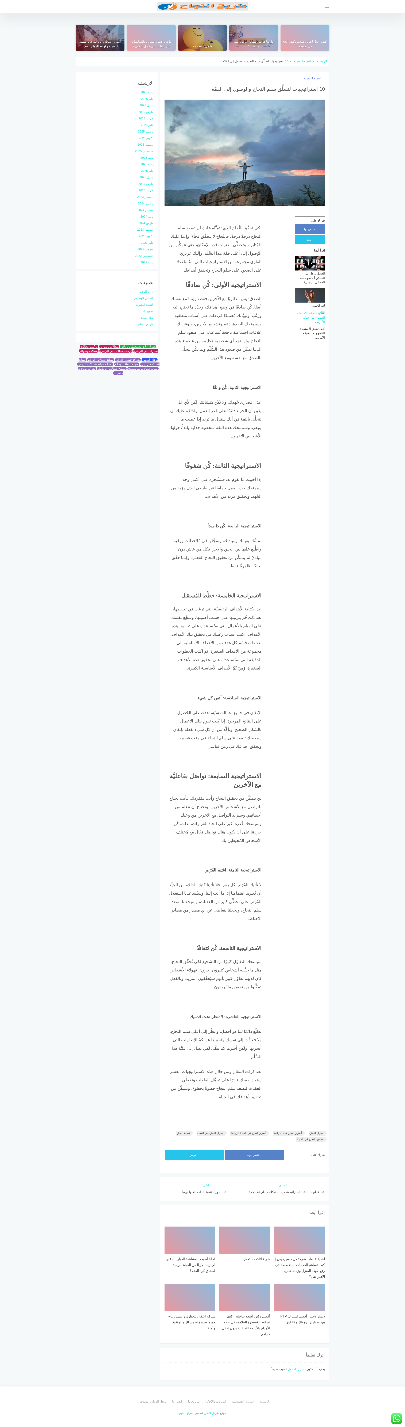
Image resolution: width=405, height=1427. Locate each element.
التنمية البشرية (312, 78)
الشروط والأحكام (215, 1401)
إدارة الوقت (146, 291)
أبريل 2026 (146, 105)
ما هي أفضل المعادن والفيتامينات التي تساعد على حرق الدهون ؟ (151, 44)
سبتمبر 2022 (146, 249)
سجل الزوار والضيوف (153, 1401)
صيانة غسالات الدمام (100, 359)
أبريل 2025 (146, 177)
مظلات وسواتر (109, 346)
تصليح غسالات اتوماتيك (112, 368)
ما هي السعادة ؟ (202, 46)
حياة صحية (147, 317)
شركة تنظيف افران (128, 359)
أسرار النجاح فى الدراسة (287, 1133)
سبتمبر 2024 (146, 210)
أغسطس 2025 (144, 151)
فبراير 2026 (146, 118)
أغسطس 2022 (144, 255)
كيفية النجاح (183, 1133)
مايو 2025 (147, 170)
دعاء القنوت (150, 359)
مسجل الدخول (297, 1369)
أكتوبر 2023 (146, 236)
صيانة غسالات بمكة (126, 364)
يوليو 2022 (147, 262)
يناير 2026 (147, 125)
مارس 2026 (146, 112)
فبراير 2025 (146, 190)
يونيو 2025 (147, 164)
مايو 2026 (147, 98)
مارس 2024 (146, 223)
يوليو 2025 (147, 157)
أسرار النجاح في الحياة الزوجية (248, 1133)
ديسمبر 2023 (145, 229)
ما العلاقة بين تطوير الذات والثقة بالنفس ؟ (254, 44)
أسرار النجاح (316, 1133)
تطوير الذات (146, 311)
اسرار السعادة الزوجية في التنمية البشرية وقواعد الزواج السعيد (100, 44)
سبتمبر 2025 (146, 144)
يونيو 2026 (147, 92)
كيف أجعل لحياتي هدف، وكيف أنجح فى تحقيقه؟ (305, 44)
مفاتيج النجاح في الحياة (310, 1139)
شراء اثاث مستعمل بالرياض (138, 346)
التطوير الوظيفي (144, 298)
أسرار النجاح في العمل (210, 1133)
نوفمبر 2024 (146, 203)
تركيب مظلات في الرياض (115, 351)
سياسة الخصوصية (243, 1401)
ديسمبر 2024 (145, 197)
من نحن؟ (193, 1401)
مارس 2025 (146, 183)
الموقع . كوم (186, 1413)
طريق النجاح (146, 324)
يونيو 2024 (147, 216)
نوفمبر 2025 (146, 131)
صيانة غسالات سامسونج (143, 368)
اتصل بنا (177, 1401)
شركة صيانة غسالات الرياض (95, 364)
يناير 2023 (147, 242)
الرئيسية (264, 1401)
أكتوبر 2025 (146, 138)
